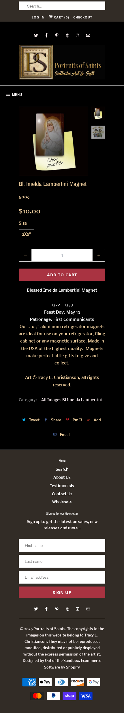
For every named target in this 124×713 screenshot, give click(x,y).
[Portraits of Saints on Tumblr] (67, 35)
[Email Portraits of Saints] (88, 35)
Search (62, 470)
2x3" (26, 234)
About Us (62, 478)
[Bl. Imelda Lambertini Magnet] (53, 141)
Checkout (82, 17)
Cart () (61, 17)
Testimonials (62, 486)
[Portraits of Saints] (62, 63)
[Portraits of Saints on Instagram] (77, 35)
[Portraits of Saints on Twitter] (36, 35)
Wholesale (62, 502)
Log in (38, 17)
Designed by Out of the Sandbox (51, 661)
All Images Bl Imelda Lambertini (71, 400)
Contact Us (62, 494)
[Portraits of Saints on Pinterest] (57, 35)
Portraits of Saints (49, 629)
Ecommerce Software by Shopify (72, 664)
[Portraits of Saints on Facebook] (46, 35)
